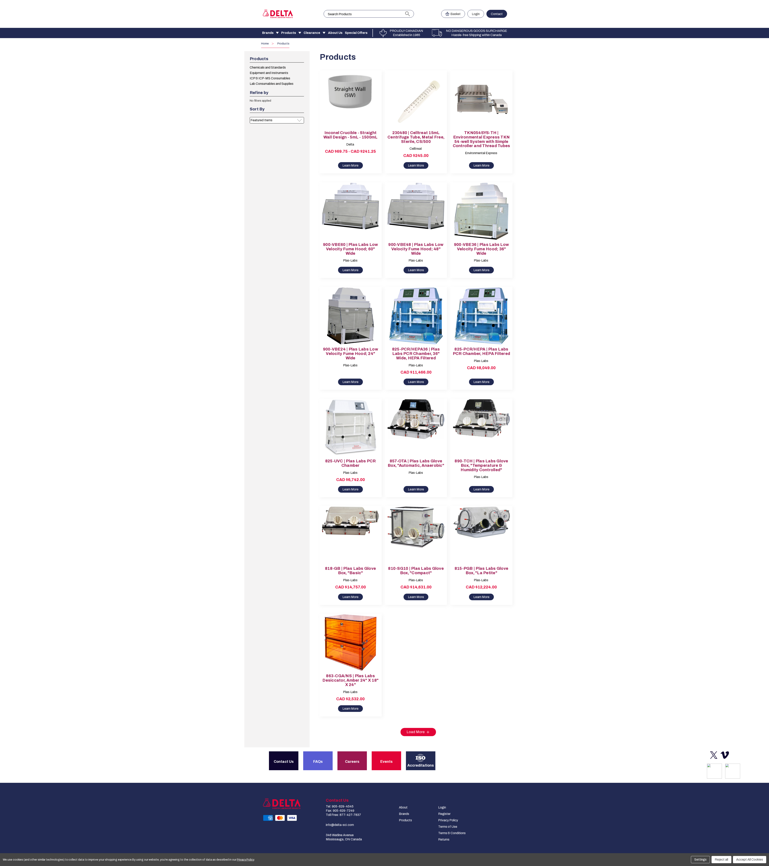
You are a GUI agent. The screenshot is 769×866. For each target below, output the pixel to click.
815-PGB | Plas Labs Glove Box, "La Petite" (481, 570)
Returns (443, 839)
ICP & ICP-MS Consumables (270, 78)
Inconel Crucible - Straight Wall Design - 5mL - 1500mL (350, 135)
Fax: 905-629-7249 (340, 810)
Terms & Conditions (452, 833)
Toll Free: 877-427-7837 (343, 814)
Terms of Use (447, 826)
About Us (335, 32)
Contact (497, 14)
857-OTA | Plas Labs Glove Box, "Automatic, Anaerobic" (416, 463)
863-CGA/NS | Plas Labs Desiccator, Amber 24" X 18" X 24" (350, 680)
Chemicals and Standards (268, 67)
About (403, 807)
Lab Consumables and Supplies (271, 83)
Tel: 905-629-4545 (339, 806)
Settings (700, 859)
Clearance (312, 32)
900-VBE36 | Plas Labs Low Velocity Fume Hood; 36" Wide (481, 249)
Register (444, 813)
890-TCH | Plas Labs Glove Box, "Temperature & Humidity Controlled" (481, 465)
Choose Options (350, 103)
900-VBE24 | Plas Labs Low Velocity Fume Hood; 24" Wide (350, 353)
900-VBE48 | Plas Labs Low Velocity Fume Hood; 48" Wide (415, 249)
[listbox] (277, 120)
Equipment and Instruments (269, 73)
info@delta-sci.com (340, 825)
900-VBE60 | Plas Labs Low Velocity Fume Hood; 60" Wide (350, 249)
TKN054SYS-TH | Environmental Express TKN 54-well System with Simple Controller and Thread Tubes (481, 139)
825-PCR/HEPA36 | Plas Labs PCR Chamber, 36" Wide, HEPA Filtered (416, 353)
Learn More (350, 165)
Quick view (347, 96)
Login (476, 14)
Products (288, 32)
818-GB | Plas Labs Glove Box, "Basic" (350, 570)
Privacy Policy (448, 820)
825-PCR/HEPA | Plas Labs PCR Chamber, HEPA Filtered (481, 351)
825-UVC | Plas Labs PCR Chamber (350, 463)
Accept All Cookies (749, 859)
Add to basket (416, 103)
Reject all (721, 859)
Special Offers (356, 32)
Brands (268, 32)
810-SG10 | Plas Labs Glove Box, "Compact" (416, 570)
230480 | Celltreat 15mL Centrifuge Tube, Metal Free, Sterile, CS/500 (416, 137)
